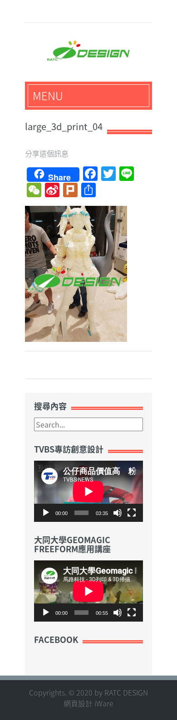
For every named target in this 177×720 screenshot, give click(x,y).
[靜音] (117, 512)
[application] (88, 491)
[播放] (45, 512)
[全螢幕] (131, 512)
